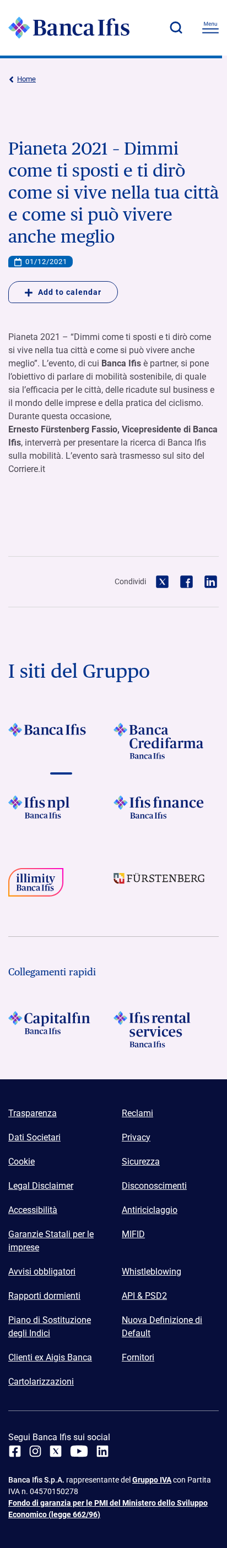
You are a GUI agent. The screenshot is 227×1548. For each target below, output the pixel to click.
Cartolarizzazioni (41, 1381)
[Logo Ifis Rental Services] (166, 1029)
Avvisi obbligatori (41, 1271)
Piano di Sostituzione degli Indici (49, 1326)
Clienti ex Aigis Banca (50, 1357)
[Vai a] (61, 813)
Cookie (21, 1161)
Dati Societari (34, 1137)
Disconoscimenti (154, 1186)
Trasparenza (32, 1113)
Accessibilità (32, 1210)
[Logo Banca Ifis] (68, 27)
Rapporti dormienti (44, 1296)
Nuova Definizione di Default (162, 1326)
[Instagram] (35, 1451)
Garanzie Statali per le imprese (51, 1241)
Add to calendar (69, 292)
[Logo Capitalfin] (61, 1029)
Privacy (136, 1137)
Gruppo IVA (151, 1479)
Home (26, 79)
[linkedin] (102, 1451)
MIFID (133, 1234)
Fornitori (138, 1357)
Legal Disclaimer (40, 1186)
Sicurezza (141, 1161)
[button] (175, 27)
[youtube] (79, 1451)
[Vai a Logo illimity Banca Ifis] (61, 886)
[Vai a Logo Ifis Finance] (166, 813)
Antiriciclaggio (149, 1210)
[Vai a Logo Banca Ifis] (61, 741)
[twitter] (55, 1451)
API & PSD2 (144, 1296)
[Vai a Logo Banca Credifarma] (166, 741)
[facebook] (14, 1451)
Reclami (137, 1113)
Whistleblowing (151, 1271)
